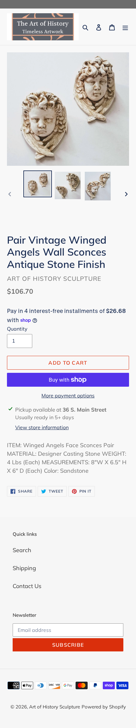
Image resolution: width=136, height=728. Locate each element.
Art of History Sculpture (54, 707)
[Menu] (125, 27)
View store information (42, 427)
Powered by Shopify (104, 707)
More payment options (68, 395)
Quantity (17, 329)
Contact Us (27, 586)
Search (22, 550)
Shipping (24, 568)
